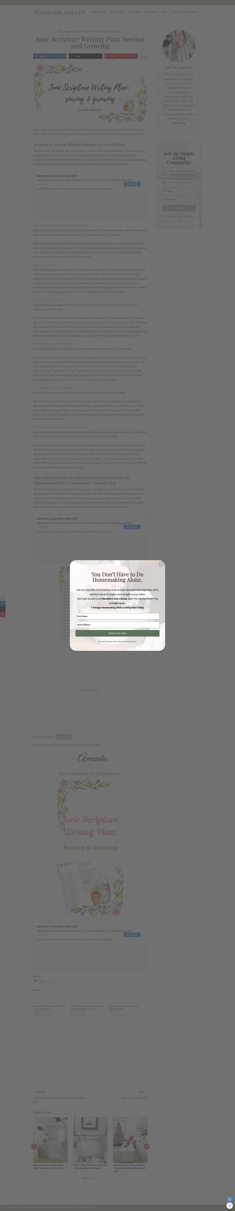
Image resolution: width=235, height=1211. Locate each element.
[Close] (161, 564)
